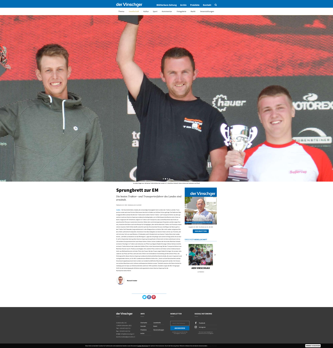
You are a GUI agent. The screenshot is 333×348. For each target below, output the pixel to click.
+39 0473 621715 (124, 328)
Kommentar (167, 11)
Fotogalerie (181, 11)
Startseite (143, 323)
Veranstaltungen (207, 11)
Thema (121, 11)
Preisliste (194, 5)
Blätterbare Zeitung (167, 5)
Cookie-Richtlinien (142, 346)
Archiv (183, 5)
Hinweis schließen (313, 346)
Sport (155, 11)
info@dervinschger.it (127, 334)
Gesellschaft (134, 11)
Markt (193, 11)
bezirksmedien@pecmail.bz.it (125, 337)
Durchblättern (201, 231)
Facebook (202, 323)
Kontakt (207, 5)
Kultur (146, 11)
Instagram (202, 327)
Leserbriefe (157, 323)
